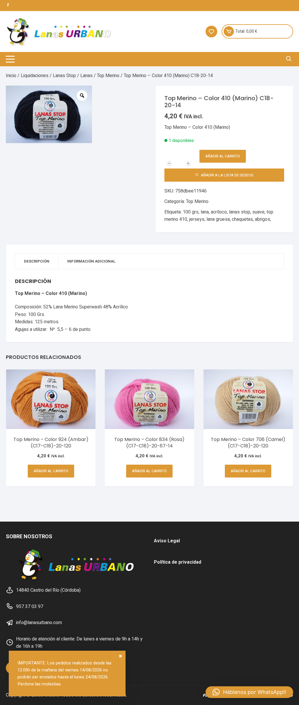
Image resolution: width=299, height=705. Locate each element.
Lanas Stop (64, 75)
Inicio (11, 75)
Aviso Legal (167, 540)
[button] (249, 692)
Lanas (86, 75)
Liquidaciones (34, 75)
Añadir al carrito (222, 156)
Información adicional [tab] (91, 261)
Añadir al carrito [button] (51, 471)
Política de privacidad (177, 562)
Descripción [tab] (36, 261)
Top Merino (108, 75)
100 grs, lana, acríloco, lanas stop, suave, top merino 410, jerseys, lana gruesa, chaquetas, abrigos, (218, 216)
